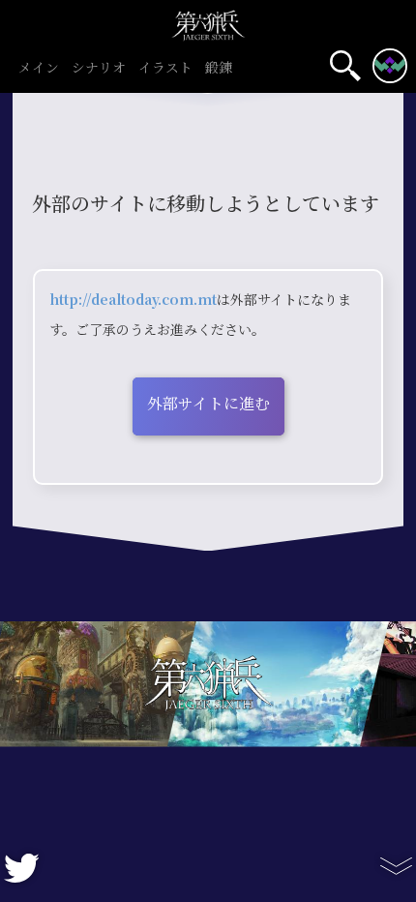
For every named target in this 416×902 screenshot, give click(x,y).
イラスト (165, 68)
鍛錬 (218, 68)
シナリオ (99, 68)
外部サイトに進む (208, 404)
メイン (38, 68)
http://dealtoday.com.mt (133, 300)
